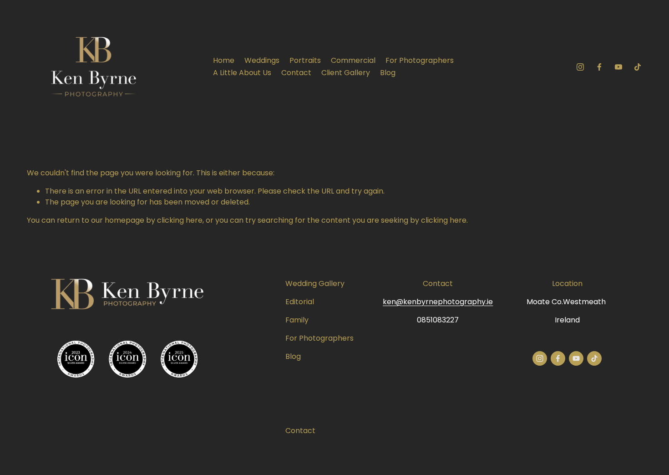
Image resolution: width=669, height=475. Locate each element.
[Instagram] (580, 67)
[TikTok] (637, 67)
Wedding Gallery (315, 283)
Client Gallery (345, 72)
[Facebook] (599, 67)
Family (297, 320)
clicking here (180, 220)
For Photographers (419, 60)
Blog (387, 72)
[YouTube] (618, 67)
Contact (296, 72)
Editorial (299, 301)
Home (223, 60)
